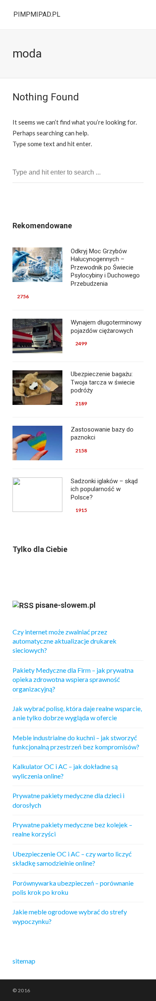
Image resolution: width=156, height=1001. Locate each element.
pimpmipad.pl (36, 14)
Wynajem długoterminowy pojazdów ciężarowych (106, 326)
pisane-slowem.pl (65, 605)
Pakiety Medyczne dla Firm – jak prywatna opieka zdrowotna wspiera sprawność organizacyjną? (73, 679)
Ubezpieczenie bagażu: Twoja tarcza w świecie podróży (103, 382)
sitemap (23, 961)
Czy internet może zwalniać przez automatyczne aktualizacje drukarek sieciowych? (64, 641)
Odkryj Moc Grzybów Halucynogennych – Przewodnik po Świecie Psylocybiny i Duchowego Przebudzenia (105, 267)
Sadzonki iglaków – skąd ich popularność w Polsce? (104, 489)
